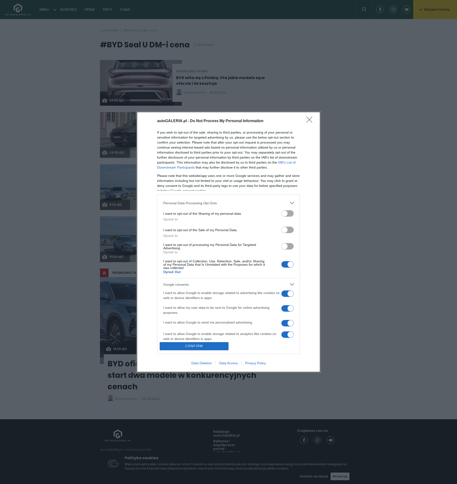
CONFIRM (194, 346)
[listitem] (228, 202)
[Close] (310, 121)
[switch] (287, 213)
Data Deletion (201, 363)
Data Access (228, 363)
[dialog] (228, 242)
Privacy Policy (255, 363)
